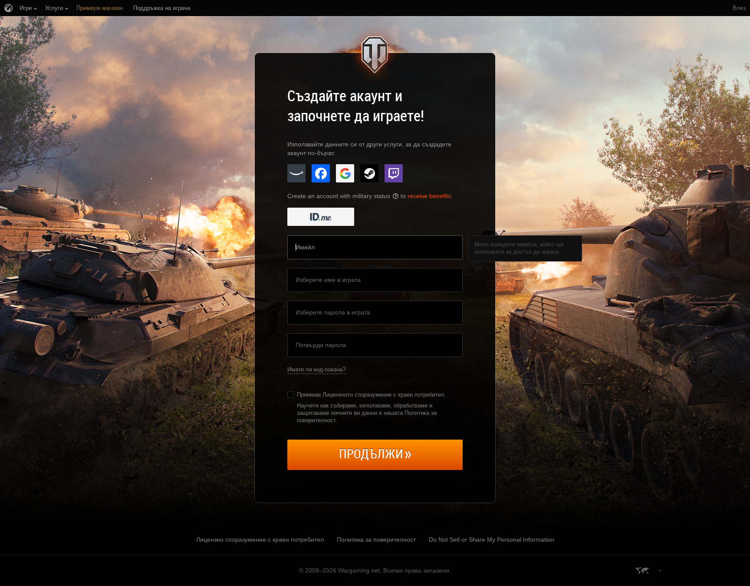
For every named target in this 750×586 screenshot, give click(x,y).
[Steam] (369, 173)
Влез (739, 8)
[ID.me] (320, 217)
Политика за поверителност (376, 539)
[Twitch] (394, 173)
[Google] (345, 173)
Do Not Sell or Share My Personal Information (491, 539)
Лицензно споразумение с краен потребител (260, 539)
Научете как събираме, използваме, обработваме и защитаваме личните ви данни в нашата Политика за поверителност (367, 413)
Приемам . (371, 394)
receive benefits (429, 195)
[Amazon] (296, 173)
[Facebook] (321, 173)
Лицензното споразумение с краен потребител (383, 394)
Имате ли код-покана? (316, 369)
